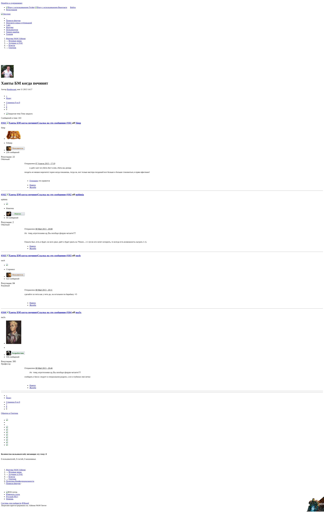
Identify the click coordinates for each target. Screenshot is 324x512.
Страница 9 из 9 (13, 102)
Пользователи (12, 30)
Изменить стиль (13, 494)
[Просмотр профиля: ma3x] (13, 343)
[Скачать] (7, 445)
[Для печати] (7, 442)
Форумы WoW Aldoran (16, 470)
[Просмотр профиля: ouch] (7, 265)
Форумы (9, 27)
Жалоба (32, 187)
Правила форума (13, 20)
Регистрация (11, 10)
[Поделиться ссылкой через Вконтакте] (7, 432)
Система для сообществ (11, 503)
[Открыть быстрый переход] (6, 18)
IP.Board (25, 503)
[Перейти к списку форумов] (6, 14)
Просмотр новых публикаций (19, 23)
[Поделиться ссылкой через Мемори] (7, 435)
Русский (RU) (12, 497)
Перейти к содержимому (11, 3)
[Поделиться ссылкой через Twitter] (7, 420)
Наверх (32, 185)
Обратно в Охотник (9, 413)
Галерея (9, 34)
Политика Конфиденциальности (20, 481)
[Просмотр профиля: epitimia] (7, 204)
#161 (4, 123)
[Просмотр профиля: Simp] (13, 139)
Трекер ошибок (12, 32)
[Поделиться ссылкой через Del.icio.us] (7, 430)
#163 (4, 255)
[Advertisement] (162, 59)
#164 (4, 312)
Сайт (8, 25)
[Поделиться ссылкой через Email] (7, 440)
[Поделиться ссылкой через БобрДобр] (7, 437)
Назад (8, 98)
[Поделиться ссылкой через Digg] (7, 427)
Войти (73, 7)
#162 (4, 194)
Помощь (9, 499)
